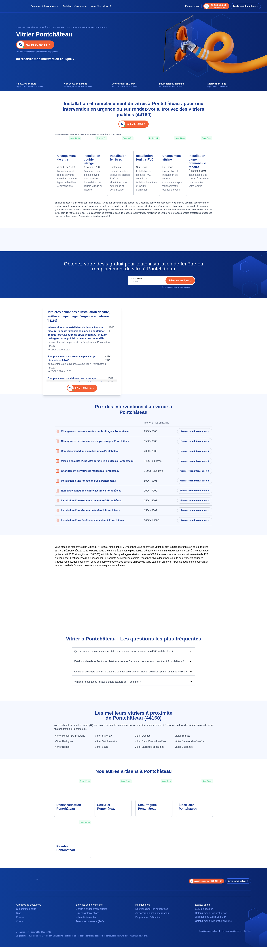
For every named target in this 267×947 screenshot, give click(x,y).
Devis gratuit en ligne (244, 6)
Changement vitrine (171, 157)
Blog (18, 913)
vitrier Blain (101, 747)
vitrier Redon (62, 747)
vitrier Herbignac (64, 741)
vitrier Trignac (182, 735)
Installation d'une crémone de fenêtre (197, 161)
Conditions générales (208, 931)
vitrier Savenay (103, 735)
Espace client (192, 6)
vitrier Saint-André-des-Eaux (191, 741)
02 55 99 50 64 (36, 44)
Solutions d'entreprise (75, 6)
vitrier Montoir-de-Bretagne (70, 735)
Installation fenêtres (118, 157)
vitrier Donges (142, 735)
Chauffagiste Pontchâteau (147, 806)
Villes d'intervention (86, 917)
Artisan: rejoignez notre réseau (152, 913)
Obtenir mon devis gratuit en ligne (213, 921)
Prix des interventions (87, 913)
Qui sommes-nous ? (27, 909)
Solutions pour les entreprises (151, 909)
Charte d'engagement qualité (91, 909)
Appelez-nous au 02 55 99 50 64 (208, 881)
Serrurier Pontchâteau (106, 806)
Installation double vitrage (92, 159)
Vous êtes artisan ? (101, 6)
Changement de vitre (66, 157)
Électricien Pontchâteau (188, 806)
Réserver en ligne (179, 280)
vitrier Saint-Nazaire (106, 741)
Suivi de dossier (204, 909)
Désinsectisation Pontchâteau (68, 806)
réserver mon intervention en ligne (46, 59)
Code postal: (136, 279)
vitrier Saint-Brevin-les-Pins (150, 741)
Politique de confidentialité (230, 931)
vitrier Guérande (184, 747)
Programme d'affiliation (148, 917)
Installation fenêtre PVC (145, 157)
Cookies (247, 931)
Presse (20, 917)
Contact (20, 921)
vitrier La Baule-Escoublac (149, 747)
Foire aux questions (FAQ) (90, 921)
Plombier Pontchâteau (65, 848)
